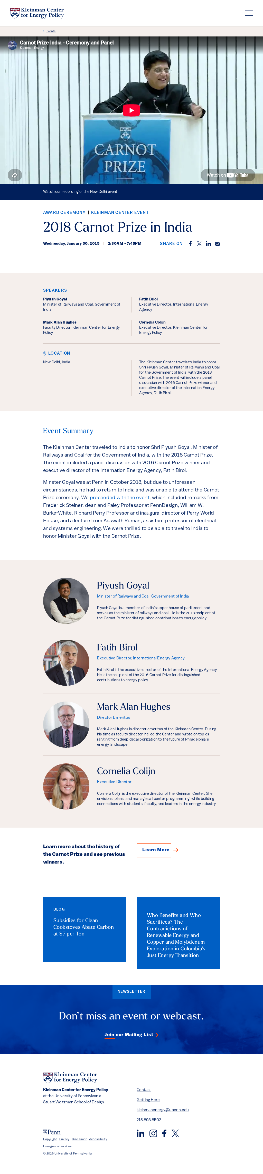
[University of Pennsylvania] (52, 1132)
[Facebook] (164, 1133)
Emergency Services (57, 1146)
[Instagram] (153, 1133)
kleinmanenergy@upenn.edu (163, 1110)
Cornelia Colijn (126, 772)
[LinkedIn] (140, 1133)
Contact (144, 1090)
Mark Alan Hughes (134, 707)
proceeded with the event (119, 497)
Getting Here (148, 1100)
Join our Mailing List (129, 1035)
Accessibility (98, 1139)
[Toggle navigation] (249, 13)
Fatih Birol (117, 648)
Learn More (156, 850)
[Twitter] (175, 1133)
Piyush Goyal (123, 586)
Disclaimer (79, 1139)
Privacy (64, 1139)
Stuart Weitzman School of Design (73, 1102)
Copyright (50, 1139)
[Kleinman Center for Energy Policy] (37, 13)
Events (51, 31)
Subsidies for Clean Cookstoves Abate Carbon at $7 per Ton (83, 927)
